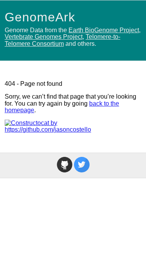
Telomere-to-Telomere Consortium (62, 40)
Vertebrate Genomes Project (44, 36)
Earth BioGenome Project (104, 30)
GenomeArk (40, 17)
